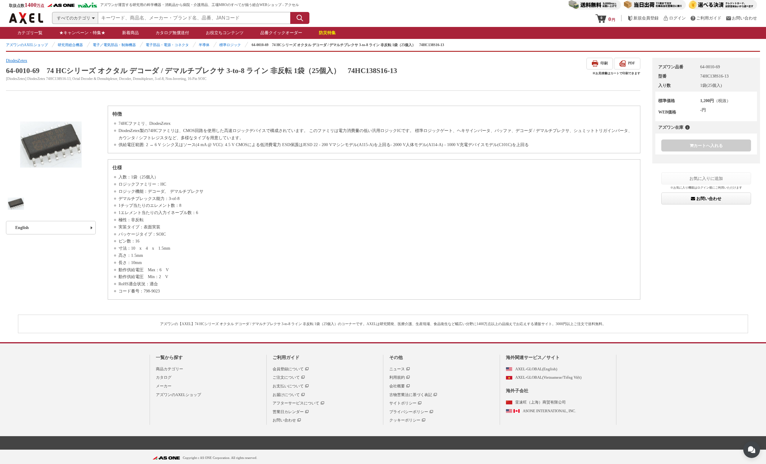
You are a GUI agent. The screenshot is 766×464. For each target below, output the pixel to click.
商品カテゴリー (169, 369)
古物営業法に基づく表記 (410, 394)
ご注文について (286, 377)
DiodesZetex (16, 60)
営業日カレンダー (288, 412)
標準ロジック (230, 45)
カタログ (163, 377)
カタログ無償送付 (172, 33)
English (22, 227)
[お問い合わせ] (741, 18)
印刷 (604, 63)
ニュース (397, 369)
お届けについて (286, 394)
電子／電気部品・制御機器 (114, 45)
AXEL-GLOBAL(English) (536, 369)
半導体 (204, 45)
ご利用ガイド (286, 357)
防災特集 (327, 33)
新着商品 (130, 33)
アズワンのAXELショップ (27, 45)
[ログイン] (674, 18)
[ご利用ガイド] (705, 18)
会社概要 (397, 386)
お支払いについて (288, 386)
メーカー (163, 386)
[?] (687, 127)
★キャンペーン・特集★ (82, 33)
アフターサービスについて (296, 403)
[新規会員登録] (643, 18)
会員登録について (288, 369)
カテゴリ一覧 (29, 33)
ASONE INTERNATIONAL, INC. (549, 411)
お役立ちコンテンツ (225, 33)
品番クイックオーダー (281, 33)
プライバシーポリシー (408, 412)
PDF (631, 63)
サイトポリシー (403, 403)
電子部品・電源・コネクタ (167, 45)
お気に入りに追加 (706, 178)
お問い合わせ (708, 198)
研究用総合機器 (70, 45)
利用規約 (397, 377)
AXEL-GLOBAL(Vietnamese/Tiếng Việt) (548, 377)
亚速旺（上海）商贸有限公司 (540, 402)
